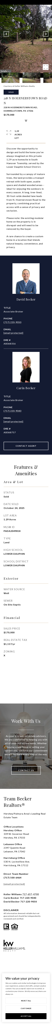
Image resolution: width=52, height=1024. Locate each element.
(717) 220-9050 (12, 322)
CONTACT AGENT (26, 446)
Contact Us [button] (26, 770)
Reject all (26, 1001)
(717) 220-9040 (12, 410)
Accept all (26, 1016)
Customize (26, 1008)
